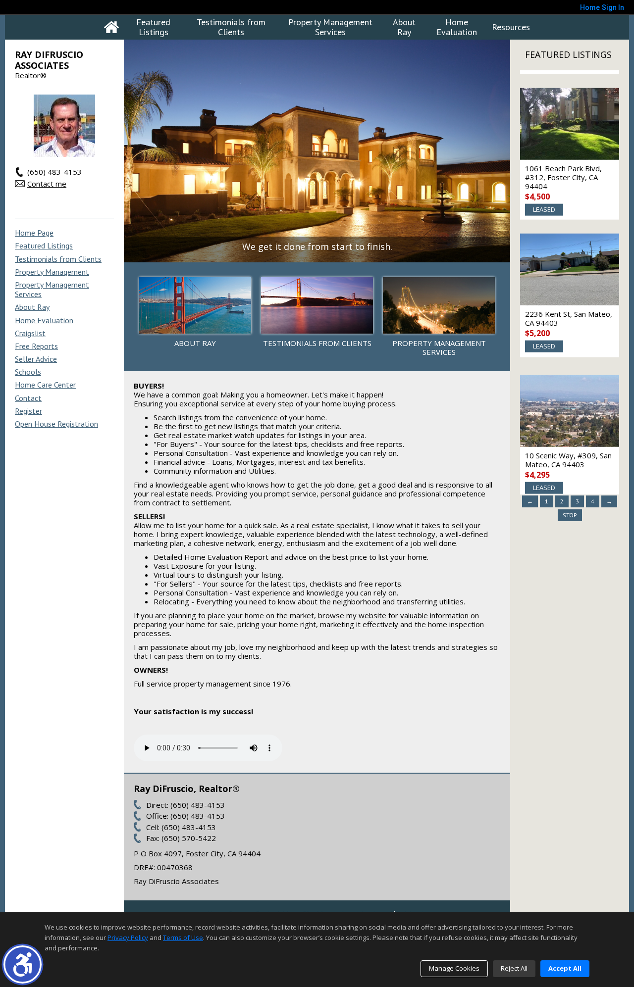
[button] (22, 964)
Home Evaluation (456, 27)
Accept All (564, 968)
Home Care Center (45, 385)
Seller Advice (36, 359)
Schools (28, 372)
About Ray (404, 27)
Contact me (46, 183)
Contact (28, 398)
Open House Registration (56, 424)
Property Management (52, 272)
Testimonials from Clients (231, 27)
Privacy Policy (127, 937)
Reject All (514, 968)
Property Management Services (330, 27)
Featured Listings (153, 27)
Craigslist (30, 333)
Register (28, 411)
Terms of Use (183, 937)
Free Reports (36, 346)
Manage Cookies (454, 968)
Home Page (34, 233)
